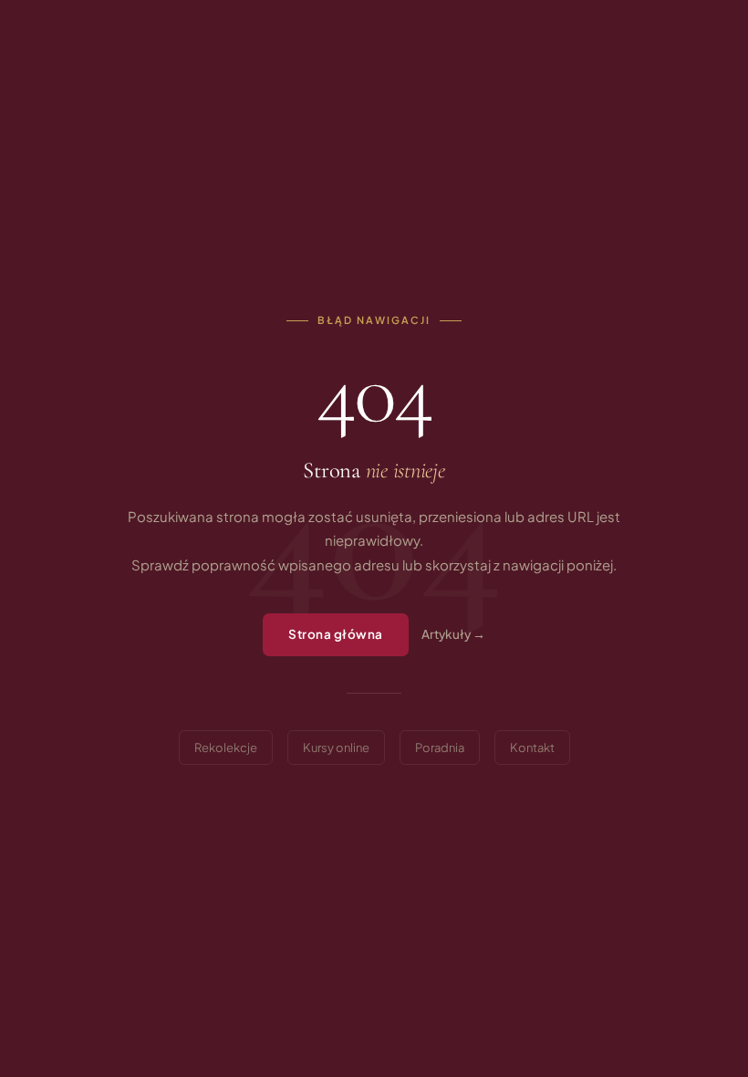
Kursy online (336, 747)
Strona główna (335, 634)
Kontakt (532, 747)
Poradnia (439, 747)
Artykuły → (453, 634)
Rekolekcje (225, 747)
